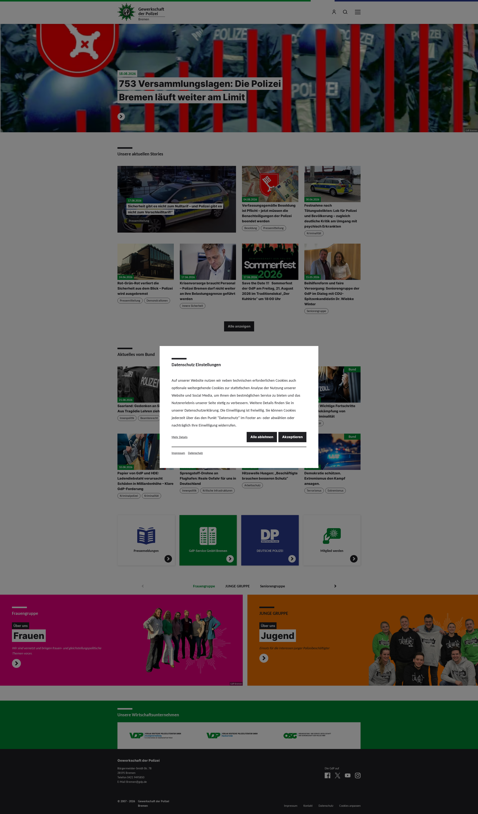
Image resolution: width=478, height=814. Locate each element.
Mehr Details (179, 437)
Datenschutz (195, 453)
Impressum (178, 453)
